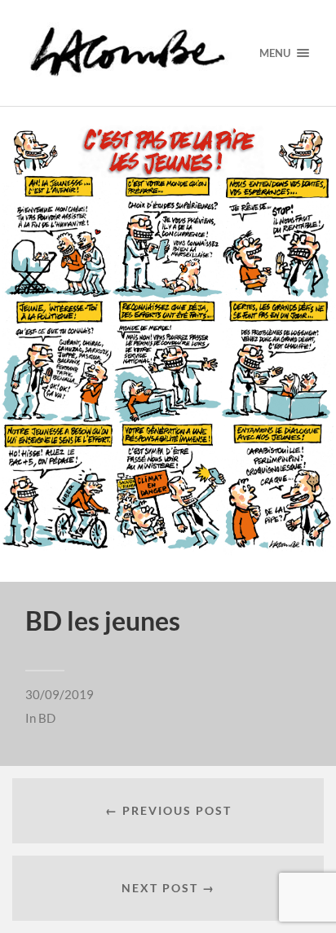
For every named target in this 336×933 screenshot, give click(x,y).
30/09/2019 (59, 694)
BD (46, 718)
